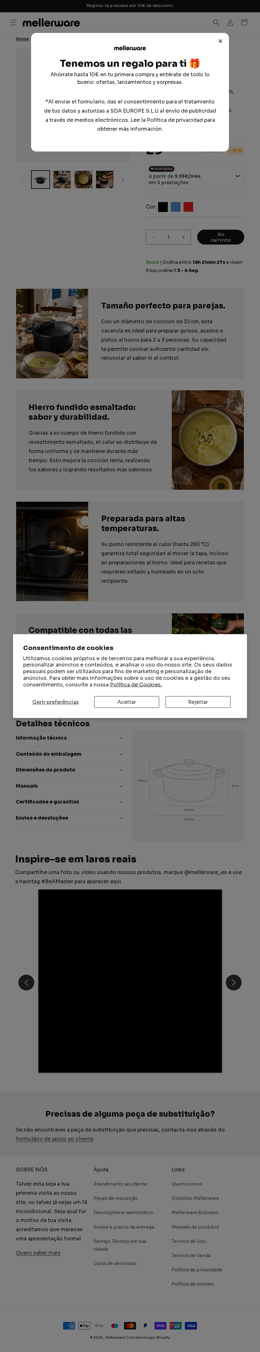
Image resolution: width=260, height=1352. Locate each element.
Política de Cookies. (136, 684)
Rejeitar (198, 701)
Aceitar (126, 701)
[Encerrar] (220, 41)
